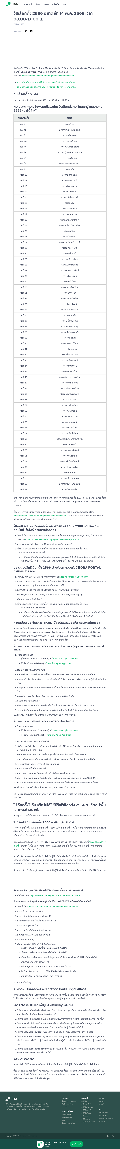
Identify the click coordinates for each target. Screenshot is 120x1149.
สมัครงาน (102, 1121)
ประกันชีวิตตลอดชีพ (86, 1110)
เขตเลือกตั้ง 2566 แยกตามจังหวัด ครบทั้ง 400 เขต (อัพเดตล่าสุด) (46, 87)
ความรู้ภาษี (102, 1101)
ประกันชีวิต (84, 1101)
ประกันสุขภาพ (84, 1116)
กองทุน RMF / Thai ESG (88, 1122)
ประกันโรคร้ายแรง (85, 1119)
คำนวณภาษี (28, 4)
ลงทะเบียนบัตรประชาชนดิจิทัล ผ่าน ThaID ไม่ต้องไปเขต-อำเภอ (46, 82)
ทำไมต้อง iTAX (103, 1112)
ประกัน (38, 4)
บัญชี (63, 1120)
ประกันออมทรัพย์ (85, 1104)
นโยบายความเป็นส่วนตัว (106, 1118)
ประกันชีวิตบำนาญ (86, 1113)
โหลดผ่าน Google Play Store (64, 658)
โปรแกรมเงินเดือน (67, 1117)
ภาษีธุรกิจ (55, 4)
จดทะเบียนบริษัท (66, 1114)
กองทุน (46, 4)
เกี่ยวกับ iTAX (103, 1115)
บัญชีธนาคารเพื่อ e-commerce (67, 1105)
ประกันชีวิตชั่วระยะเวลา (87, 1107)
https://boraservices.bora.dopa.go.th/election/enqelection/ (48, 76)
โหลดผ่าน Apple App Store (58, 663)
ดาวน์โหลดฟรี (77, 1144)
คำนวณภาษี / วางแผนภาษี (69, 1101)
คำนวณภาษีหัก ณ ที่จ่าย (68, 1123)
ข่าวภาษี (65, 4)
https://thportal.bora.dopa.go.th (73, 577)
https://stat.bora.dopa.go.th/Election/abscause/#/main (55, 895)
